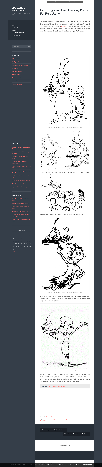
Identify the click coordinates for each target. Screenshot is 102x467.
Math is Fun (15, 68)
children (63, 26)
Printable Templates (17, 77)
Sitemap (14, 30)
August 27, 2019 (45, 17)
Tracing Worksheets (17, 84)
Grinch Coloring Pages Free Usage (20, 203)
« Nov (13, 251)
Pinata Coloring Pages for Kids (19, 183)
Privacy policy (88, 464)
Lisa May (53, 17)
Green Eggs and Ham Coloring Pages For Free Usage (64, 11)
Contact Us (15, 27)
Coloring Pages (16, 58)
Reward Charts (15, 81)
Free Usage (46, 419)
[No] (100, 465)
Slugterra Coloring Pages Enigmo (20, 187)
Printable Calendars (17, 71)
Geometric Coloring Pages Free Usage (21, 211)
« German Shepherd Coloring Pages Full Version (53, 429)
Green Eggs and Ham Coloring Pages (58, 419)
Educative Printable (18, 9)
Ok (84, 464)
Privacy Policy (16, 35)
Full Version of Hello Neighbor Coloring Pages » (76, 433)
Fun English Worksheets (18, 62)
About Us (14, 25)
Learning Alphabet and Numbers (20, 65)
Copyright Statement (18, 32)
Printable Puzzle (16, 74)
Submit (29, 46)
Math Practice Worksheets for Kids (21, 180)
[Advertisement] (21, 114)
